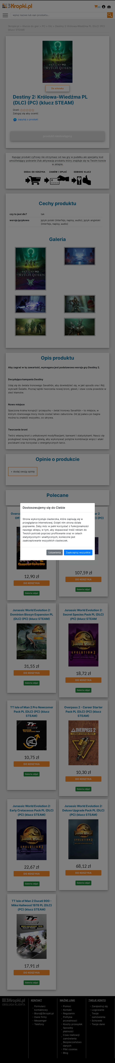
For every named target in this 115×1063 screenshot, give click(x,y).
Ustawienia (54, 552)
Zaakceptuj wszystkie (78, 552)
